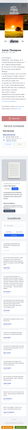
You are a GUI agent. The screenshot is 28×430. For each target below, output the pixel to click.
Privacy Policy (10, 423)
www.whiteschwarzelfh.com (9, 101)
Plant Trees (19, 144)
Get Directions (8, 144)
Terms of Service (18, 423)
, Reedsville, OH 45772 (11, 141)
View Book (7, 188)
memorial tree (19, 106)
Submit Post (14, 235)
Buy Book (15, 188)
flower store (18, 108)
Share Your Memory (9, 211)
